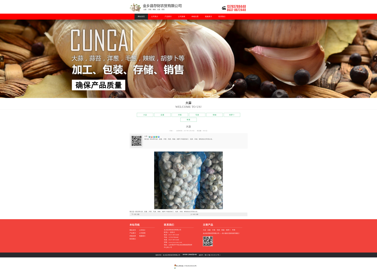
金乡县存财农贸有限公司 (171, 255)
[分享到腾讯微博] (154, 137)
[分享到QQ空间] (150, 137)
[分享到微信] (156, 137)
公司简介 (154, 16)
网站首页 (141, 16)
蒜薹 (162, 115)
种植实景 (195, 16)
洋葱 (180, 115)
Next (375, 59)
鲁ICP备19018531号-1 (213, 255)
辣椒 (214, 115)
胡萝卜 (232, 115)
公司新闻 (181, 16)
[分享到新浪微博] (152, 137)
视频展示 (208, 16)
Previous (2, 59)
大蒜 (145, 115)
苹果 (188, 120)
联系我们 (222, 16)
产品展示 (168, 16)
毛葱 (197, 115)
